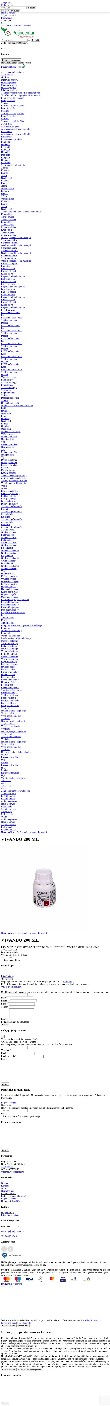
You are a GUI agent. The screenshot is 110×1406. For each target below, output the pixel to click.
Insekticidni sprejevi (10, 604)
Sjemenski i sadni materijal (13, 165)
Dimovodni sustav (9, 501)
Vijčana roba (7, 434)
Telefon (4, 1007)
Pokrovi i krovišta (9, 465)
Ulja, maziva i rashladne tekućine (16, 752)
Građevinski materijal (10, 431)
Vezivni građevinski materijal (14, 480)
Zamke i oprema (8, 793)
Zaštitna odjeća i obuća (11, 506)
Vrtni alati (5, 718)
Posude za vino (8, 310)
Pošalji (5, 1025)
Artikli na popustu (9, 801)
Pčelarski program (9, 664)
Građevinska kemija (10, 550)
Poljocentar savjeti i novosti (13, 1196)
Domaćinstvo (7, 573)
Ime (3, 997)
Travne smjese (7, 217)
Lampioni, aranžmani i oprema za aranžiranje (21, 625)
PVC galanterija (8, 496)
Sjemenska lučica (9, 240)
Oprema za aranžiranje (11, 630)
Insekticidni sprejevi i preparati (15, 599)
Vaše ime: (5, 1050)
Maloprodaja (7, 814)
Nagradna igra (7, 1191)
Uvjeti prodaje (7, 1212)
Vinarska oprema (8, 377)
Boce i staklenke (8, 698)
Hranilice (5, 411)
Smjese (4, 395)
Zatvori (5, 1084)
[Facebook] (4, 1251)
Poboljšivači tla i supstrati (12, 98)
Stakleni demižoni (9, 320)
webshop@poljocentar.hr (12, 72)
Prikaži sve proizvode (11, 60)
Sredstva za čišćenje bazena (13, 690)
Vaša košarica (7, 25)
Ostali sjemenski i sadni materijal (16, 237)
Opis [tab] (3, 987)
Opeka (4, 486)
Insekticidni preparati (10, 602)
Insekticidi (5, 147)
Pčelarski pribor (8, 669)
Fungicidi (5, 142)
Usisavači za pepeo (9, 581)
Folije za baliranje (9, 646)
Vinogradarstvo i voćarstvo (13, 778)
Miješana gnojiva (9, 85)
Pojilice (4, 408)
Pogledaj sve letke (9, 1102)
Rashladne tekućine (10, 757)
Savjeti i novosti (8, 15)
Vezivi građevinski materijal (13, 483)
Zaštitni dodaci (7, 514)
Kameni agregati (8, 470)
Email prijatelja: (8, 1056)
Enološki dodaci (8, 271)
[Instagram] (10, 1251)
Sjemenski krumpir (9, 242)
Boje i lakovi (7, 548)
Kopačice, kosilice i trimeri (13, 612)
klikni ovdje (68, 981)
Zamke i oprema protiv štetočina (15, 791)
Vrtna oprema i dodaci (11, 716)
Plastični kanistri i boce (11, 317)
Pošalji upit (6, 979)
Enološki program (9, 263)
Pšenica (4, 173)
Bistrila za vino (8, 268)
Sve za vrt (5, 708)
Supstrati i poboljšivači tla (12, 105)
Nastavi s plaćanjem (23, 25)
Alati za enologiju (9, 382)
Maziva (4, 754)
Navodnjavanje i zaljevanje (13, 710)
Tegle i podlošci (8, 713)
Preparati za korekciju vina (13, 276)
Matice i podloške (9, 436)
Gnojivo (5, 77)
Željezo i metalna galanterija (13, 475)
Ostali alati (6, 413)
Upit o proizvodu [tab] (13, 987)
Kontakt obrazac (8, 829)
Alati (3, 783)
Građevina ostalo (8, 545)
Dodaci (4, 323)
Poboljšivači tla (8, 100)
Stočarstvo (6, 390)
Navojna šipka (7, 439)
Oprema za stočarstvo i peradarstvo (17, 405)
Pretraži (31, 8)
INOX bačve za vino (10, 312)
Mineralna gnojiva (9, 80)
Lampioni (5, 628)
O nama (4, 1183)
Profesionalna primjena (11, 139)
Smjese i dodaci (8, 392)
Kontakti (5, 1185)
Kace (3, 315)
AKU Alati (6, 780)
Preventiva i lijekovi (10, 672)
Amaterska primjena (10, 126)
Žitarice (4, 167)
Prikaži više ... (7, 976)
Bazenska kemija (8, 692)
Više (3, 571)
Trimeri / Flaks (7, 617)
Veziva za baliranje (9, 643)
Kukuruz (5, 170)
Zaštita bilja (6, 124)
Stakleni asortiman (9, 695)
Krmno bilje (6, 214)
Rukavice (5, 509)
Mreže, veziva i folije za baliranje (16, 638)
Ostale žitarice (7, 178)
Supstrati (5, 103)
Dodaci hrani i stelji (10, 398)
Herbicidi (5, 144)
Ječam (4, 175)
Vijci (3, 442)
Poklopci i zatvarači (10, 700)
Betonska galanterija (10, 491)
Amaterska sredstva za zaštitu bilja (16, 129)
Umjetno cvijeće (8, 579)
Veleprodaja (6, 811)
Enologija (5, 266)
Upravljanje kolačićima (11, 1201)
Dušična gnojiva (8, 82)
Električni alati (7, 535)
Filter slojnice (7, 380)
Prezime (4, 1000)
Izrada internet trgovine (11, 1284)
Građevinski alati (8, 532)
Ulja (3, 760)
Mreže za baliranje (9, 641)
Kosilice (5, 615)
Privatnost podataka (10, 1215)
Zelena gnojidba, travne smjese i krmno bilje (21, 211)
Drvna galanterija (9, 460)
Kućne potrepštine (9, 576)
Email (3, 1004)
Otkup (4, 816)
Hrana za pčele (8, 667)
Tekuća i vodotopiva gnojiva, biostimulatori (20, 93)
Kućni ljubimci (8, 796)
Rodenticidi (6, 131)
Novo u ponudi (8, 12)
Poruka (4, 1019)
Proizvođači (6, 18)
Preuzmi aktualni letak (11, 67)
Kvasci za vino (8, 273)
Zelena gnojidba (8, 219)
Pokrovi (4, 467)
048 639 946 (7, 74)
